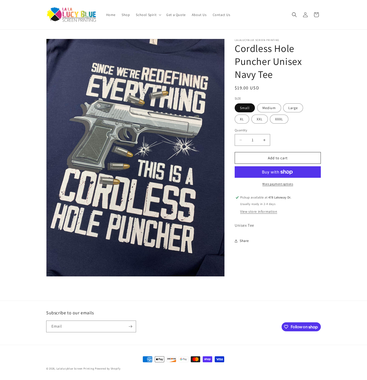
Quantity (241, 130)
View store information (258, 211)
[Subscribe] (130, 326)
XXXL (279, 119)
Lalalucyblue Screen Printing (75, 368)
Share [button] (244, 240)
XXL (260, 119)
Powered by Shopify (108, 368)
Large (293, 108)
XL (242, 119)
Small (245, 108)
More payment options (277, 184)
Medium (269, 108)
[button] (148, 14)
